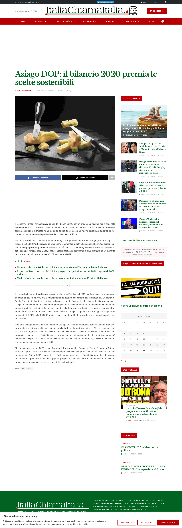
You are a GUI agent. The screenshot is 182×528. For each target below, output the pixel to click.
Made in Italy (65, 91)
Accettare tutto (168, 522)
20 (144, 345)
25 (131, 350)
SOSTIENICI (158, 11)
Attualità (40, 21)
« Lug (123, 360)
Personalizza (126, 522)
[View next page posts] (68, 285)
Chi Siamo (19, 2)
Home (23, 21)
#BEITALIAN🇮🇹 (63, 21)
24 (124, 350)
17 (124, 345)
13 (144, 339)
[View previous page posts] (63, 285)
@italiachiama (145, 252)
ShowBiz (110, 21)
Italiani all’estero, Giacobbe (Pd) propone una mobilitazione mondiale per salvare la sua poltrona (144, 412)
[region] (91, 520)
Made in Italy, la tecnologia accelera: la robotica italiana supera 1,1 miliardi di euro (62, 278)
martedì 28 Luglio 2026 (150, 420)
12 (137, 339)
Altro (151, 21)
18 (131, 345)
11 (131, 339)
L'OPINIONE (126, 444)
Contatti (28, 2)
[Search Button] (165, 2)
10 (124, 339)
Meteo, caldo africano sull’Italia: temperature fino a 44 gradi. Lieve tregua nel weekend (144, 128)
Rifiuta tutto (146, 522)
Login (145, 2)
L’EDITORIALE (130, 405)
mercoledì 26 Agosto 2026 (135, 135)
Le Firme (35, 2)
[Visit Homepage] (91, 11)
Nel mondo (131, 21)
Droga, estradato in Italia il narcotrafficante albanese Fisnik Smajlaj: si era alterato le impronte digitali (152, 167)
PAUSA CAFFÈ (88, 21)
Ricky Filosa (133, 420)
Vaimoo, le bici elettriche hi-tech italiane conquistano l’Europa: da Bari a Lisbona (62, 267)
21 (150, 345)
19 (137, 345)
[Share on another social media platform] (112, 177)
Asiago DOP (27, 368)
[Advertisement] (91, 47)
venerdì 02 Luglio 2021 (46, 91)
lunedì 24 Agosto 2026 (132, 454)
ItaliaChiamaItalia (24, 91)
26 (137, 350)
